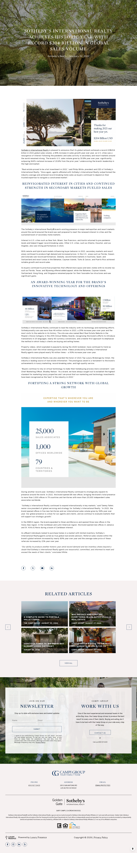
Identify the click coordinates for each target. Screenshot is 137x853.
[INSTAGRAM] (13, 844)
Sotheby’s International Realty (35, 150)
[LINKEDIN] (19, 844)
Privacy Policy (40, 742)
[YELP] (25, 844)
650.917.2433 (103, 742)
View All (68, 663)
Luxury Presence (38, 837)
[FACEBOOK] (7, 844)
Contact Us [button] (100, 733)
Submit (37, 729)
